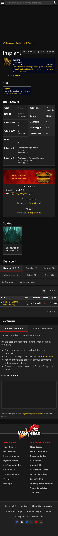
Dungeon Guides (38, 456)
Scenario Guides (38, 479)
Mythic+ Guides (10, 460)
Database (9, 43)
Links (51, 51)
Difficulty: (10, 75)
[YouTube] (36, 522)
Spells (18, 43)
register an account (36, 414)
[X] (22, 522)
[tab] (11, 268)
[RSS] (41, 522)
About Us (36, 506)
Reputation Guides (39, 469)
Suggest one (34, 212)
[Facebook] (31, 522)
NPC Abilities (29, 43)
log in (25, 414)
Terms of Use (37, 516)
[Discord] (17, 522)
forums (38, 366)
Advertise (48, 506)
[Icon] (7, 62)
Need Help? (10, 506)
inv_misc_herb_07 (23, 193)
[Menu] (2, 2)
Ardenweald (36, 303)
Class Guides (9, 447)
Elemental (53, 303)
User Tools (24, 506)
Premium (47, 511)
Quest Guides (36, 465)
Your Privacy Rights (15, 511)
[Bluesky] (27, 522)
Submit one (34, 203)
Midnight (7, 483)
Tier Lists (8, 479)
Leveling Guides (11, 456)
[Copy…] (44, 291)
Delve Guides (9, 451)
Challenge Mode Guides (41, 483)
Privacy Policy (21, 516)
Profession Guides (12, 465)
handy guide (47, 356)
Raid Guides (9, 469)
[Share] (55, 2)
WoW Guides (9, 442)
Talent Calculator (11, 474)
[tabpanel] (29, 301)
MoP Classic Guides (40, 442)
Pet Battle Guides (38, 474)
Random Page (34, 511)
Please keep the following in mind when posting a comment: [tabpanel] (27, 379)
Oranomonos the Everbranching (10, 303)
